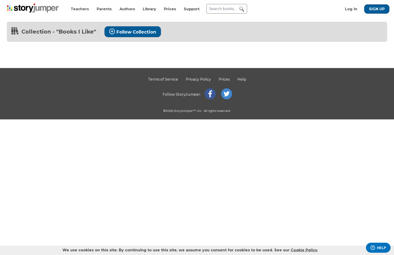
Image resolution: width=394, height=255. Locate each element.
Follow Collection (136, 32)
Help (241, 79)
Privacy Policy (198, 79)
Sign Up (377, 9)
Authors (127, 9)
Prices (170, 9)
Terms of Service (163, 79)
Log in (351, 9)
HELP (381, 248)
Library (149, 9)
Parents (104, 9)
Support (192, 9)
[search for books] (241, 9)
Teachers (80, 9)
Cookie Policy (304, 250)
